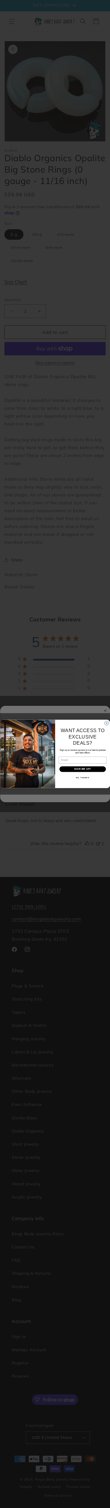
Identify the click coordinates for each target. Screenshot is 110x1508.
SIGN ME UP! (82, 769)
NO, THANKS (82, 778)
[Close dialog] (106, 723)
